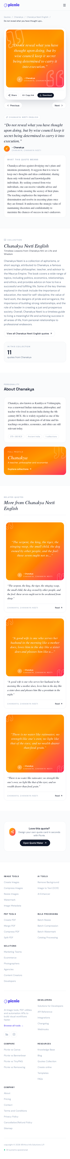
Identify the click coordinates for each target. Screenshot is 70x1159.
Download (47, 95)
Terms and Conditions (15, 1110)
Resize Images (11, 893)
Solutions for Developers (50, 1005)
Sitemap (8, 1128)
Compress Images (13, 888)
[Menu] (64, 5)
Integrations (44, 1017)
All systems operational (17, 1150)
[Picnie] (12, 5)
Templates (43, 1073)
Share (14, 95)
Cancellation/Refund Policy (18, 1122)
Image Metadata (12, 905)
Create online (45, 1067)
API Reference (45, 1011)
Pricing (7, 1099)
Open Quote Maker (33, 842)
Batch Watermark (47, 931)
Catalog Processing (48, 937)
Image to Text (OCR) (48, 888)
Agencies (9, 969)
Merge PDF (9, 925)
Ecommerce (10, 957)
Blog (40, 1055)
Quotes (7, 17)
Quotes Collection (47, 1061)
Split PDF (8, 937)
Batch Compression (48, 925)
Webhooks (43, 1029)
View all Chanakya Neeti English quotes (28, 333)
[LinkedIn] (7, 1034)
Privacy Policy (11, 1116)
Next (57, 105)
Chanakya (18, 17)
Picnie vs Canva (12, 1049)
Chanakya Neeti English (37, 17)
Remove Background (48, 882)
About (7, 1093)
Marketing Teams (13, 951)
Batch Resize (44, 919)
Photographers (11, 963)
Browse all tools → (13, 1025)
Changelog (43, 1023)
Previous (14, 105)
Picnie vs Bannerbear (15, 1055)
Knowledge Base (46, 1049)
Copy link (30, 95)
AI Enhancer (44, 893)
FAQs (40, 1078)
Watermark (9, 899)
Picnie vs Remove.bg (14, 1067)
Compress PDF (11, 931)
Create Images (11, 882)
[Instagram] (14, 1034)
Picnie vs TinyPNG (13, 1061)
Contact (8, 1104)
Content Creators (13, 975)
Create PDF (10, 919)
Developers (10, 981)
